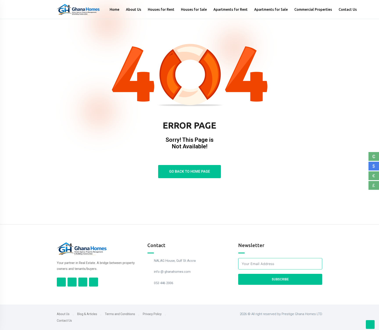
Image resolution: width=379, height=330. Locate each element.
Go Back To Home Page (189, 171)
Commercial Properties (313, 9)
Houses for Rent (161, 9)
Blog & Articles (87, 314)
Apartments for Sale (271, 9)
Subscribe (280, 279)
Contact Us (348, 9)
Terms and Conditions (120, 314)
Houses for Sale (194, 9)
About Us (133, 9)
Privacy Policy (152, 314)
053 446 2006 (163, 283)
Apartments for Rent (230, 9)
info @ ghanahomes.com (172, 272)
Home (114, 9)
